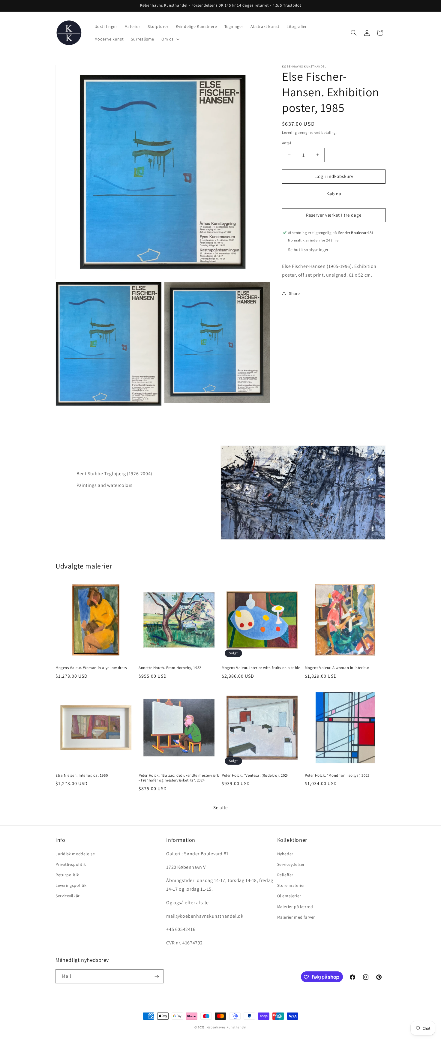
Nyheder (285, 853)
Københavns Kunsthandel (227, 1027)
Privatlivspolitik (71, 864)
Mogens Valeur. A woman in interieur (337, 667)
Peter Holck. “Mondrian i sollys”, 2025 (337, 775)
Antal (286, 143)
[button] (170, 39)
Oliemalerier (289, 896)
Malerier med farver (296, 917)
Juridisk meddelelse (75, 853)
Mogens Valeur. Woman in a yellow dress (91, 667)
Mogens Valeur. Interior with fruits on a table (261, 667)
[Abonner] (156, 977)
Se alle (220, 807)
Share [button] (294, 293)
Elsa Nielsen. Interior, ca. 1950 (82, 775)
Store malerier (291, 885)
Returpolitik (67, 875)
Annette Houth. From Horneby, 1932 (170, 667)
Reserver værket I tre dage (334, 215)
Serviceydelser (291, 864)
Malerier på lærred (295, 906)
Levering (289, 132)
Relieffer (285, 875)
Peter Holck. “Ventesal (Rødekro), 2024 (255, 775)
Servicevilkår (68, 896)
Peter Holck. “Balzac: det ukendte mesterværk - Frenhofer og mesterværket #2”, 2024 (179, 778)
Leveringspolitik (71, 885)
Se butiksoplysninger (308, 249)
